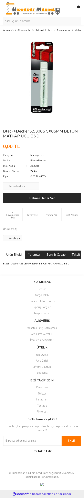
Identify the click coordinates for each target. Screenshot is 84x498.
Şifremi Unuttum (42, 367)
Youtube (42, 406)
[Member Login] (68, 9)
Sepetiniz (42, 373)
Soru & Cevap (56, 254)
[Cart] (77, 8)
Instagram (42, 399)
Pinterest (42, 412)
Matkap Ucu (37, 155)
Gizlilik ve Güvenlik (42, 334)
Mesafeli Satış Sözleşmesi (42, 328)
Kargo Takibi (42, 295)
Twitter (42, 394)
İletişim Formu (42, 313)
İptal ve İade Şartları (42, 340)
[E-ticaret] (41, 494)
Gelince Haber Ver (42, 198)
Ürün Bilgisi (14, 254)
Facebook (42, 387)
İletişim (42, 289)
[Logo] (33, 8)
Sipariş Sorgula (42, 307)
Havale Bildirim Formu (42, 301)
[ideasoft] (20, 494)
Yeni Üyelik (42, 355)
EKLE (71, 441)
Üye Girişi (42, 361)
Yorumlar (34, 254)
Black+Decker (38, 160)
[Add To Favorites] (12, 214)
